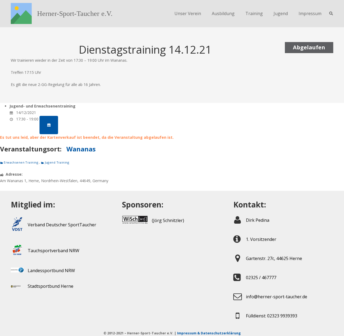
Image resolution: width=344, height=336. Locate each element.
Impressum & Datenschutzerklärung (209, 333)
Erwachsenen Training (21, 162)
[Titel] (21, 13)
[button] (331, 13)
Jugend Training (57, 162)
